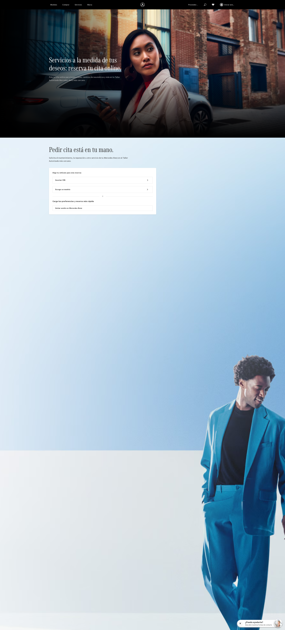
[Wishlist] (213, 4)
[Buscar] (205, 4)
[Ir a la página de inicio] (142, 4)
